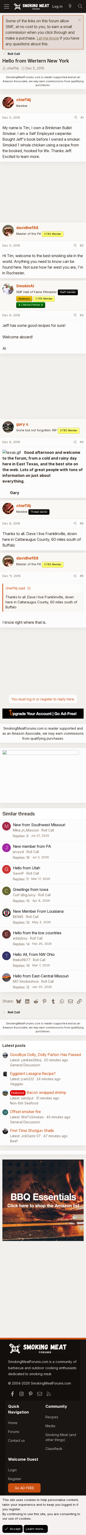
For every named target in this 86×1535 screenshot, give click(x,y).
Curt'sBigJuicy (24, 895)
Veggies (16, 1084)
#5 (82, 523)
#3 (82, 315)
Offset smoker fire (25, 1111)
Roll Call (48, 830)
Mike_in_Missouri (26, 830)
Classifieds (53, 1449)
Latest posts (14, 1045)
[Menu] (6, 6)
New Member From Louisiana (38, 911)
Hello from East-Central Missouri (41, 976)
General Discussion (25, 1065)
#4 (82, 442)
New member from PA (32, 846)
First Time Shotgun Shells (32, 1130)
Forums (13, 1432)
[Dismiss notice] (79, 20)
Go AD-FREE (24, 1488)
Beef (14, 1141)
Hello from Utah (26, 868)
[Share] (75, 118)
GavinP (18, 873)
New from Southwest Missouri (39, 824)
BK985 (18, 917)
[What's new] (70, 6)
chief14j (13, 68)
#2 (82, 245)
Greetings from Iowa (30, 889)
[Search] (80, 6)
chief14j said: (15, 588)
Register (14, 1479)
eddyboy (20, 938)
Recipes (51, 1417)
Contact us (16, 1440)
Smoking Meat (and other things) (60, 1437)
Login (12, 1470)
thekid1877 (21, 960)
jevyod (18, 852)
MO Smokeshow (26, 981)
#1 (82, 117)
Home (12, 1423)
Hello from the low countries (37, 932)
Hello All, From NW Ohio (34, 954)
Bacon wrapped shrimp (46, 1092)
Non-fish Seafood (24, 1103)
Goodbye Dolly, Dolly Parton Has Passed (45, 1054)
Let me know (48, 38)
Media (50, 1426)
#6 (82, 576)
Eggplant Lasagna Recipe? (33, 1073)
